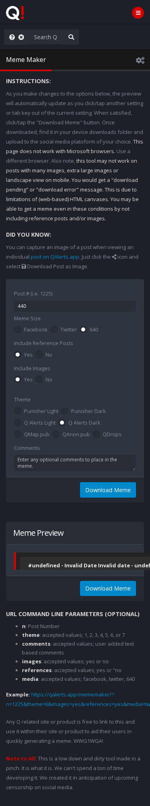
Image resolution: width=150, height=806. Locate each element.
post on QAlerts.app (55, 256)
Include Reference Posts (43, 343)
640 (94, 330)
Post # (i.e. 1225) (33, 293)
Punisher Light (41, 411)
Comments (27, 447)
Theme (22, 399)
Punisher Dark (88, 411)
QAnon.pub (76, 434)
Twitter (68, 330)
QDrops (112, 434)
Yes (28, 355)
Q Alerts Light (40, 423)
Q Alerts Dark (84, 423)
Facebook (36, 330)
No (49, 355)
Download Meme (108, 490)
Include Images (32, 368)
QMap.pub (37, 434)
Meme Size (27, 318)
